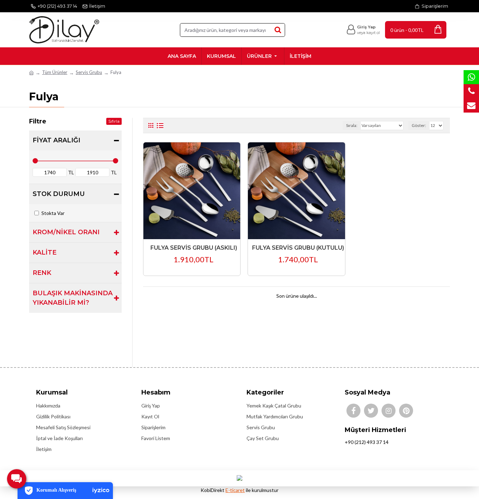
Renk (42, 273)
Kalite (44, 252)
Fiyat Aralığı (56, 140)
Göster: (419, 125)
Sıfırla (114, 121)
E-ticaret (235, 490)
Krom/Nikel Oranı (66, 232)
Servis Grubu (89, 72)
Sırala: (351, 125)
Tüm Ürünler (54, 72)
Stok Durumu (59, 194)
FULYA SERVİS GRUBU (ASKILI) (193, 247)
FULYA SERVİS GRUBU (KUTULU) (298, 247)
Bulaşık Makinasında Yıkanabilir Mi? (73, 297)
